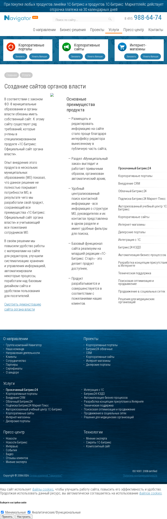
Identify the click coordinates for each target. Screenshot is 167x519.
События (11, 450)
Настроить (24, 516)
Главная (12, 75)
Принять (7, 516)
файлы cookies (42, 489)
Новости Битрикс (16, 442)
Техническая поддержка (99, 405)
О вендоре (12, 372)
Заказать (20, 56)
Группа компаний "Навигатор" (45, 475)
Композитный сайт (98, 446)
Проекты (91, 338)
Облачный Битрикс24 (19, 401)
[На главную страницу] (21, 17)
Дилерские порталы (98, 364)
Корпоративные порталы (31, 47)
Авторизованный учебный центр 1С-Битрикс (34, 409)
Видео (9, 454)
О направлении (15, 338)
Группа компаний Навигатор (24, 345)
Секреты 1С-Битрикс (98, 442)
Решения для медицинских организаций (109, 417)
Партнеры (12, 364)
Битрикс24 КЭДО (94, 393)
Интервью (12, 446)
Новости (11, 438)
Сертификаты (14, 368)
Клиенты (11, 357)
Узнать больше (39, 56)
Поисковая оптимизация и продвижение (109, 409)
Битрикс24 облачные (99, 349)
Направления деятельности (23, 353)
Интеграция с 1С (94, 390)
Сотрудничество (16, 360)
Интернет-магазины (138, 47)
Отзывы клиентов (17, 458)
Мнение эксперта (16, 462)
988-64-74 (143, 17)
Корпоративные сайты (87, 47)
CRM (89, 353)
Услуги (26, 75)
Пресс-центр (14, 432)
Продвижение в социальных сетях (105, 413)
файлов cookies (150, 493)
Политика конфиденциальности (140, 475)
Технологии (93, 432)
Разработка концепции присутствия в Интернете (114, 401)
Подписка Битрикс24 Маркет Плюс (27, 405)
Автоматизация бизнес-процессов (106, 397)
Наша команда (15, 349)
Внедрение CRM (15, 397)
